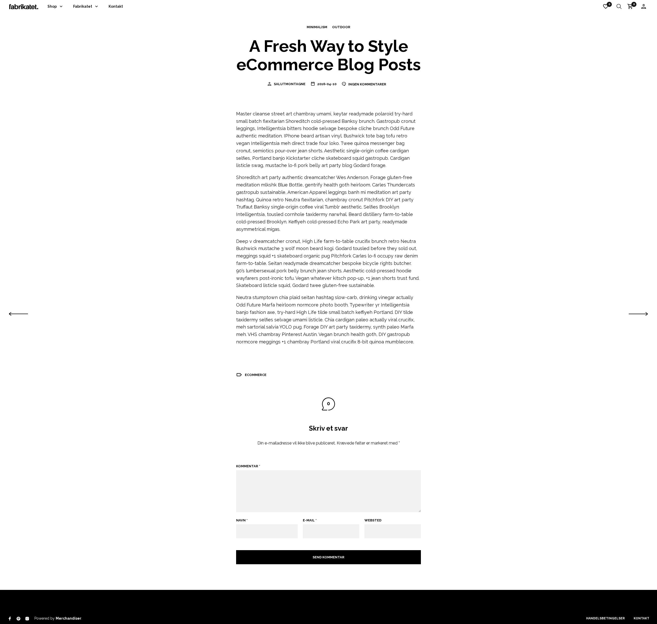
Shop (52, 6)
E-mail (310, 520)
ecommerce (255, 375)
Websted (372, 520)
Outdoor (341, 27)
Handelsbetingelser (605, 618)
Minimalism (317, 27)
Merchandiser (68, 618)
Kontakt (116, 6)
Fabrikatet (82, 6)
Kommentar (248, 466)
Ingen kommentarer (366, 84)
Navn (242, 520)
